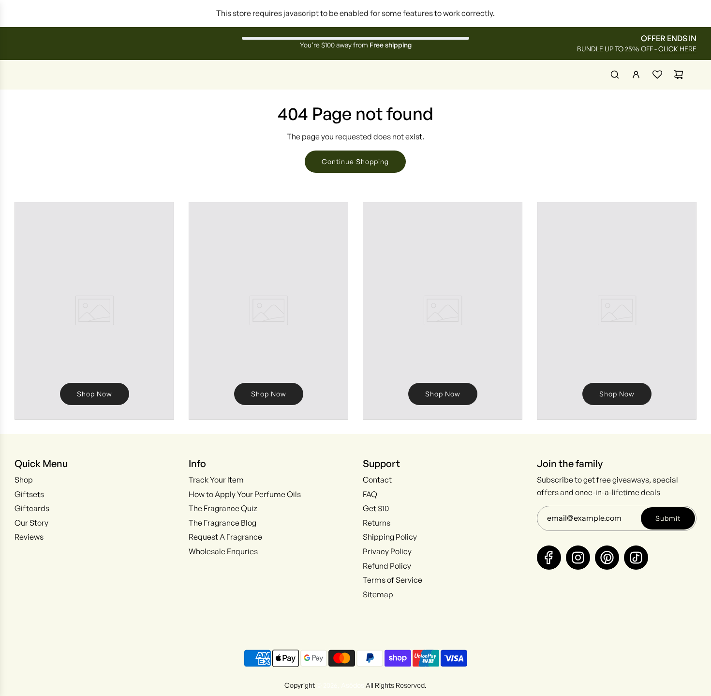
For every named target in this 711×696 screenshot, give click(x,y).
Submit (668, 518)
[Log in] (636, 74)
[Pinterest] (607, 557)
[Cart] (678, 74)
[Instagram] (578, 557)
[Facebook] (549, 557)
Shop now (94, 394)
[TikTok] (636, 557)
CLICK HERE (677, 49)
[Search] (614, 74)
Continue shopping (355, 161)
